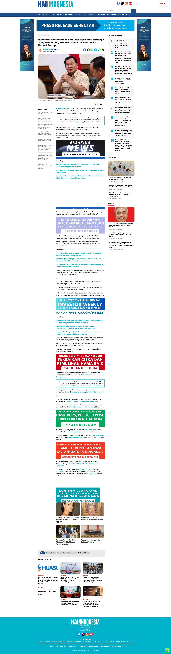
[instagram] (127, 4)
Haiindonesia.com (59, 641)
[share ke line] (99, 51)
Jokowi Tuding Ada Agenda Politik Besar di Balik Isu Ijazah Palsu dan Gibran (120, 234)
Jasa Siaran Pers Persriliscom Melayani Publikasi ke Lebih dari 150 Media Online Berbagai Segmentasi (59, 18)
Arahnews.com (86, 375)
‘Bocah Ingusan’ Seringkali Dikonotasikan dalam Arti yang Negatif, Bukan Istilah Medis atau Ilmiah (123, 43)
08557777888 (83, 464)
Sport (84, 14)
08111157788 (60, 466)
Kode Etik (82, 646)
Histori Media (60, 646)
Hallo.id (81, 469)
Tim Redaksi (72, 646)
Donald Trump (72, 553)
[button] (95, 104)
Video (127, 14)
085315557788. (97, 385)
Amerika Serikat (50, 553)
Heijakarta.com (89, 641)
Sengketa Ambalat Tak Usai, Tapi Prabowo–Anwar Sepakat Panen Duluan (122, 90)
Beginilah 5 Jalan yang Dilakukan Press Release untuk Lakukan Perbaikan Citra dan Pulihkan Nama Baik (79, 333)
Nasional (45, 14)
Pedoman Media (93, 646)
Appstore (62, 472)
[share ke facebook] (85, 51)
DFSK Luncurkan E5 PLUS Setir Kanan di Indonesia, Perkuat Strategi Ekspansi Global (123, 100)
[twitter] (123, 4)
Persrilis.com (75, 407)
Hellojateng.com (71, 401)
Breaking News (61, 553)
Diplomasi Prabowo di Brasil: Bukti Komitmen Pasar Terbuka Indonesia (121, 186)
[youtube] (131, 4)
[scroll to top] (164, 651)
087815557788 (94, 464)
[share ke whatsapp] (92, 51)
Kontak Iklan (116, 646)
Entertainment (68, 14)
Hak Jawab (105, 646)
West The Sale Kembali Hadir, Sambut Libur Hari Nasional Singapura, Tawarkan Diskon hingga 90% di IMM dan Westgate (123, 70)
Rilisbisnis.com (90, 430)
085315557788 (73, 464)
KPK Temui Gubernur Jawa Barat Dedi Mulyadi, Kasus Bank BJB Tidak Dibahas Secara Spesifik (123, 132)
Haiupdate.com (70, 641)
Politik (52, 14)
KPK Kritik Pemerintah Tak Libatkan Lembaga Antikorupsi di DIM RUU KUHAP (121, 225)
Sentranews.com (78, 392)
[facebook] (118, 4)
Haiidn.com (42, 641)
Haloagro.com (61, 377)
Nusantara (102, 14)
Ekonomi (59, 14)
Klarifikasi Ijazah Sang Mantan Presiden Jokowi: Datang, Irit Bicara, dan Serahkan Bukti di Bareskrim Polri (78, 260)
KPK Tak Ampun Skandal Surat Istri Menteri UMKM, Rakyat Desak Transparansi (123, 80)
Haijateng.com (99, 641)
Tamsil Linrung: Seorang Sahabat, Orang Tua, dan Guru (120, 178)
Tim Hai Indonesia (47, 49)
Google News (92, 474)
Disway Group (98, 435)
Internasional (112, 14)
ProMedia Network (76, 438)
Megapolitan (91, 14)
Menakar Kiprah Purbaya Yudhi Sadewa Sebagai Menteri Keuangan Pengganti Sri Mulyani (77, 165)
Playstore (89, 469)
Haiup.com (50, 641)
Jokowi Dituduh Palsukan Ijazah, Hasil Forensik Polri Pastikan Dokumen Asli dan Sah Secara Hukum (123, 18)
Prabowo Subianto (83, 553)
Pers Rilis (121, 14)
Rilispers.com (89, 407)
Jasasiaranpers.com (76, 432)
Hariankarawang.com (89, 401)
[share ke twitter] (88, 51)
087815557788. (80, 123)
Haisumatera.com (126, 641)
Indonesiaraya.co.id (95, 392)
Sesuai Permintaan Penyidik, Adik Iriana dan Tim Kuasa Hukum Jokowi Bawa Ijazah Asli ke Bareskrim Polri (79, 322)
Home (39, 14)
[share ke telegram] (96, 51)
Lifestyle (77, 14)
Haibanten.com (109, 641)
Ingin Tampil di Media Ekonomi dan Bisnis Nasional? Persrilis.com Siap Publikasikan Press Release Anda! (75, 327)
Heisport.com (80, 641)
